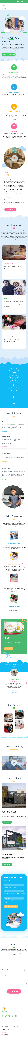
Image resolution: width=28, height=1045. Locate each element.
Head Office (4, 1032)
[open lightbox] (14, 158)
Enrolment (16, 1026)
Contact (15, 1023)
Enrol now (7, 822)
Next (24, 683)
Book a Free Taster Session (9, 54)
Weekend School (5, 1023)
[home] (3, 6)
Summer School (5, 1029)
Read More (7, 276)
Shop (15, 1019)
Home (3, 1019)
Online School (5, 1026)
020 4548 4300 (6, 1034)
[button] (25, 6)
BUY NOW (8, 648)
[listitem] (14, 682)
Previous (1, 763)
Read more (10, 209)
